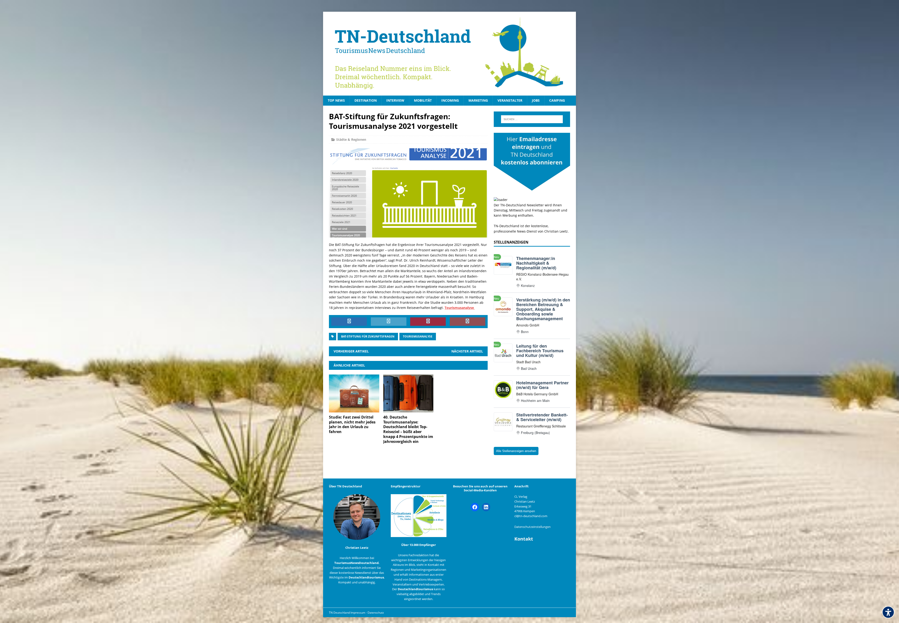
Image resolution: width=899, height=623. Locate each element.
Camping (557, 100)
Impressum (358, 613)
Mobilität (423, 100)
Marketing (478, 100)
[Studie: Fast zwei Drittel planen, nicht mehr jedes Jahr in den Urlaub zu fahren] (354, 409)
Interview (395, 100)
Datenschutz (376, 613)
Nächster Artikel (467, 351)
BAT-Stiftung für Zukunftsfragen (367, 336)
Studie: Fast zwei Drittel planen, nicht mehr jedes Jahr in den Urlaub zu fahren (352, 424)
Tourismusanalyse (417, 336)
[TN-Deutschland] (449, 54)
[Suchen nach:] (531, 119)
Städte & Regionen (351, 139)
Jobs (536, 100)
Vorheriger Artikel (351, 351)
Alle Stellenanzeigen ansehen (516, 451)
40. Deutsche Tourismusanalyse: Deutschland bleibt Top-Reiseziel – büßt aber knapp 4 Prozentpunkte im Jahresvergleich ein (408, 429)
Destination (365, 100)
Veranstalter (509, 100)
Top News (336, 100)
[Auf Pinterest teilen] (428, 321)
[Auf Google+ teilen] (467, 321)
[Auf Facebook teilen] (349, 321)
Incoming (450, 100)
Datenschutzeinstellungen (532, 527)
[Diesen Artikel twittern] (388, 321)
